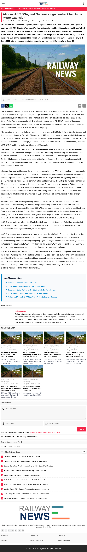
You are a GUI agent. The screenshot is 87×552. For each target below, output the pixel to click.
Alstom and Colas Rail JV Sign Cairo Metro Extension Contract (32, 297)
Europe (75, 346)
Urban (11, 348)
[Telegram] (19, 530)
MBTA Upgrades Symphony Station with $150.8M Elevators (32, 354)
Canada (10, 346)
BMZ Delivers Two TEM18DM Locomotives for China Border (53, 354)
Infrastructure (27, 346)
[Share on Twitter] (7, 106)
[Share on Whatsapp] (11, 106)
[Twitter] (6, 530)
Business (4, 346)
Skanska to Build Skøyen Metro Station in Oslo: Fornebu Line (32, 290)
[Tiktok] (16, 530)
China (46, 346)
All (84, 452)
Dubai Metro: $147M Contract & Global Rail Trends (28, 293)
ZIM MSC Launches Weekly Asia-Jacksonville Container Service (11, 388)
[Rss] (23, 530)
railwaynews (20, 311)
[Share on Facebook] (3, 106)
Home (5, 21)
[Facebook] (2, 530)
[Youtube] (12, 530)
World (10, 21)
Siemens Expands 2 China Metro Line (22, 283)
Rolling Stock (58, 346)
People (34, 346)
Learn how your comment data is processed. (46, 432)
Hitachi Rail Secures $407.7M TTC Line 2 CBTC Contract (9, 354)
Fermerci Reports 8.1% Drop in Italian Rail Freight (37, 8)
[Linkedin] (9, 530)
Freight (51, 346)
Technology (5, 348)
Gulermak (9, 305)
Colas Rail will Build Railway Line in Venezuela (26, 286)
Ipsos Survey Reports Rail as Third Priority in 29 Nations (32, 388)
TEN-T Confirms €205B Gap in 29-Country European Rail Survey (75, 354)
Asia (14, 21)
